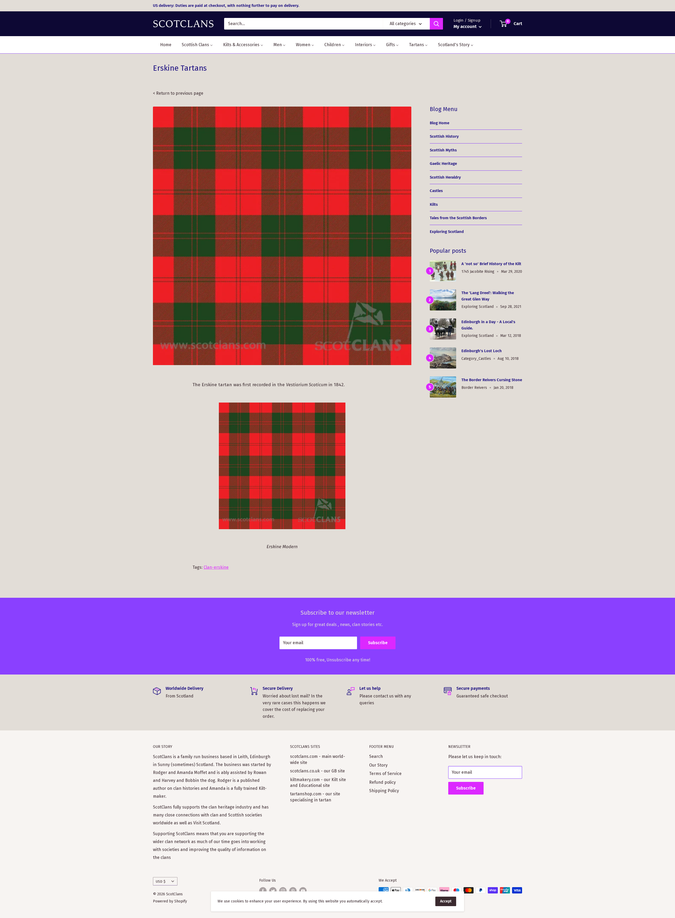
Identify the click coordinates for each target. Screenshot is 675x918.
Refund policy (382, 782)
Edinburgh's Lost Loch (481, 350)
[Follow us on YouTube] (303, 891)
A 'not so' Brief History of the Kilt (491, 263)
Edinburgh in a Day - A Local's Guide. (488, 324)
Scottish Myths (443, 150)
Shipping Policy (384, 790)
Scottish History (444, 136)
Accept (445, 901)
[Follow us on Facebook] (263, 891)
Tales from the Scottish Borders (458, 218)
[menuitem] (162, 45)
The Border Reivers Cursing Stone (491, 379)
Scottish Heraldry (445, 177)
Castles (436, 190)
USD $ (161, 881)
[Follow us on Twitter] (273, 891)
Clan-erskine (216, 567)
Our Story (378, 765)
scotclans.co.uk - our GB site (317, 770)
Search (376, 756)
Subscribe (378, 642)
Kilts (434, 204)
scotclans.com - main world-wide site (317, 759)
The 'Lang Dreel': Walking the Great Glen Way (487, 295)
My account (466, 26)
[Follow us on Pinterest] (293, 891)
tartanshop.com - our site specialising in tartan (315, 796)
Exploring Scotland (447, 231)
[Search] (436, 24)
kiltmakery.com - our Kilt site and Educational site (318, 782)
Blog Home (439, 123)
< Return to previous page (178, 93)
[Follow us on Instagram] (283, 891)
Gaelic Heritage (443, 163)
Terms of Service (385, 773)
